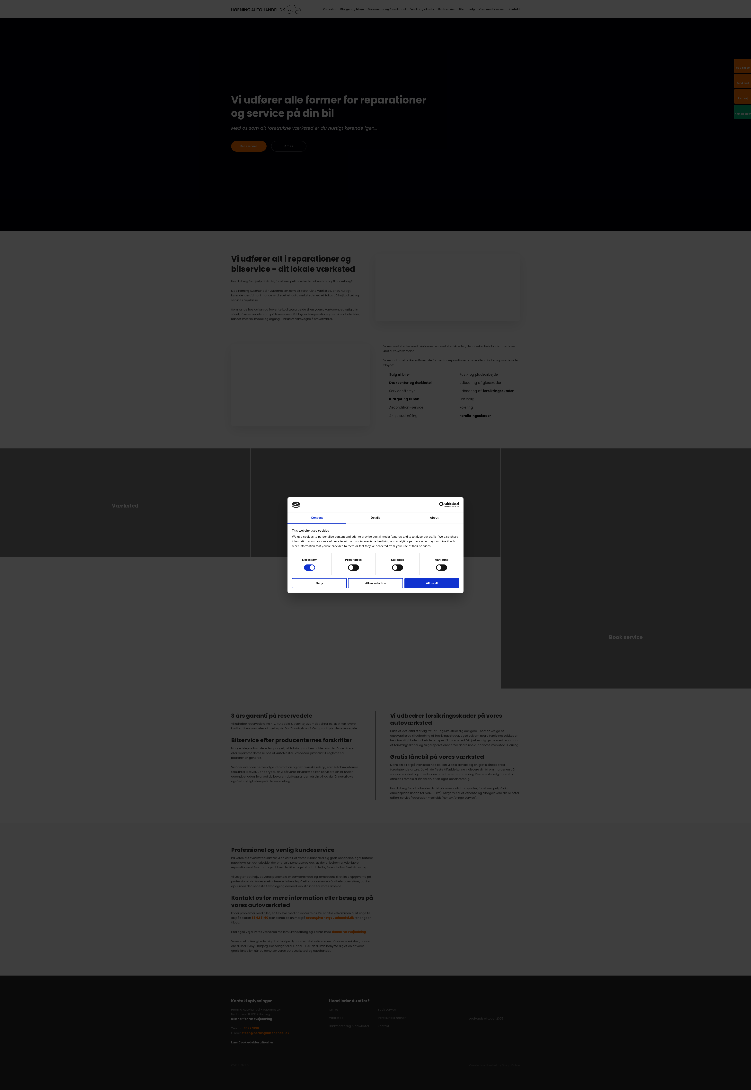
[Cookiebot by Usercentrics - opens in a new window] (442, 505)
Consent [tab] (317, 517)
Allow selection (375, 583)
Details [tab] (375, 517)
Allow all (432, 583)
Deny (319, 583)
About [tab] (434, 517)
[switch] (353, 567)
